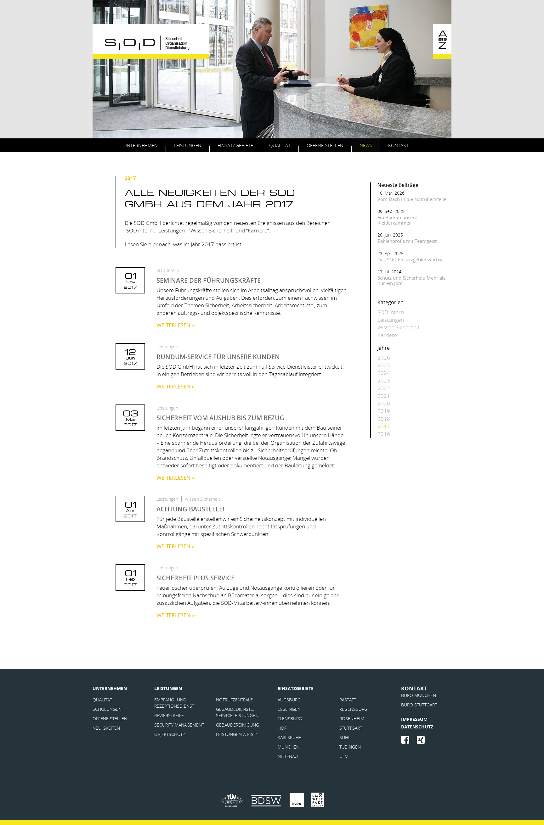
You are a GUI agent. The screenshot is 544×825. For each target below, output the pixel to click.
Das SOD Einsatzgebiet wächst (410, 259)
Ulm (343, 756)
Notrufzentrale (234, 700)
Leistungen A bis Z (236, 734)
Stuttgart (350, 728)
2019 (383, 411)
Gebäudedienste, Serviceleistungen (237, 712)
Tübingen (350, 747)
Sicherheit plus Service (195, 578)
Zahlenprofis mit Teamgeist (407, 241)
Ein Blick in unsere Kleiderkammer (397, 220)
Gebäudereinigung (237, 725)
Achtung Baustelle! (190, 509)
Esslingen (289, 709)
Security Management (179, 725)
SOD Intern (167, 270)
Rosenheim (351, 719)
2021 (383, 395)
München (288, 747)
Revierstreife (169, 715)
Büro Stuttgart (419, 705)
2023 (383, 380)
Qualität (280, 145)
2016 (383, 434)
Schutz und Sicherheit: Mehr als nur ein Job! (411, 280)
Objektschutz (169, 734)
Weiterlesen (175, 325)
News (366, 145)
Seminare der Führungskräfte (208, 280)
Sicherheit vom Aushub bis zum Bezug (220, 418)
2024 (383, 372)
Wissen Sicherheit (202, 499)
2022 (383, 388)
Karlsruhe (289, 737)
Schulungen (107, 709)
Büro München (418, 695)
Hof (282, 728)
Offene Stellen (325, 145)
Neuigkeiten (106, 728)
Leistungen (187, 145)
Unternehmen (140, 145)
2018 (383, 418)
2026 (383, 357)
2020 (383, 403)
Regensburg (353, 709)
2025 (383, 365)
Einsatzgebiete (235, 145)
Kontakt (398, 145)
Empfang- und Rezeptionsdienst (174, 703)
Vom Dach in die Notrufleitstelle (411, 199)
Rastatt (347, 700)
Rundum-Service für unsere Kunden (218, 357)
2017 (383, 426)
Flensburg (290, 719)
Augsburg (289, 700)
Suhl (344, 737)
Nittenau (288, 756)
